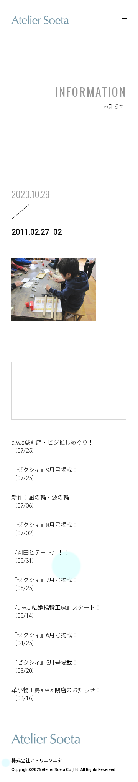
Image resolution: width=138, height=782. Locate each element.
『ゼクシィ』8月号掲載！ (45, 529)
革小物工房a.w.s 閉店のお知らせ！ (56, 694)
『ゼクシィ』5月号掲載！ (45, 666)
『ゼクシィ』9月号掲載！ (45, 474)
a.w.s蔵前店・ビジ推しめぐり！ (53, 446)
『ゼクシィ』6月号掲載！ (45, 639)
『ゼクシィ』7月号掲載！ (45, 584)
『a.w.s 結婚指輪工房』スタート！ (56, 611)
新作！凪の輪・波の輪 (40, 501)
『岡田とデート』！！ (40, 556)
